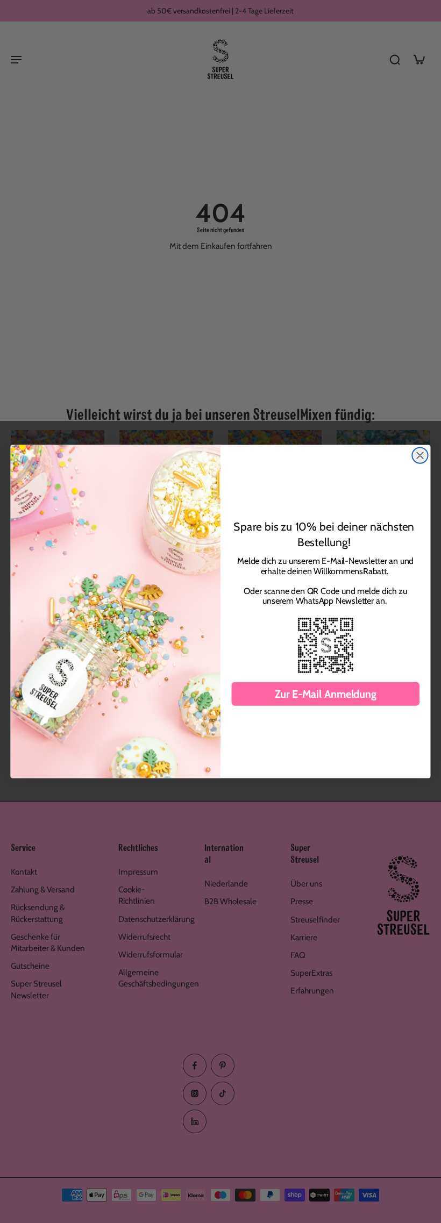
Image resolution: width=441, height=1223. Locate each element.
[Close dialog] (420, 455)
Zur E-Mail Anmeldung (325, 694)
